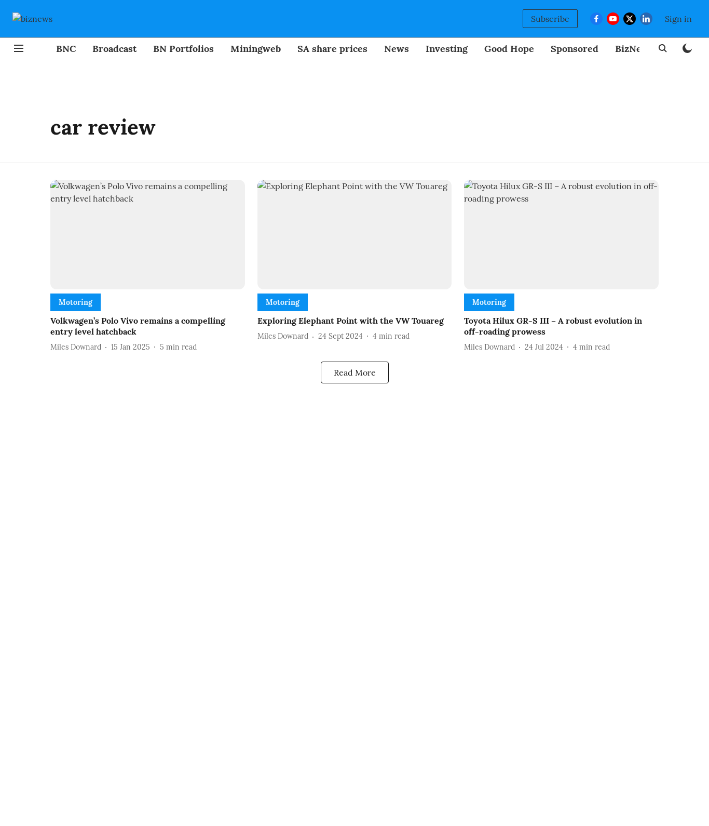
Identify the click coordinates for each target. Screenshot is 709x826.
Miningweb (255, 49)
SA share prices (332, 49)
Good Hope (509, 49)
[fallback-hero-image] (147, 234)
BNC (66, 49)
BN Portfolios (183, 49)
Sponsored (574, 49)
